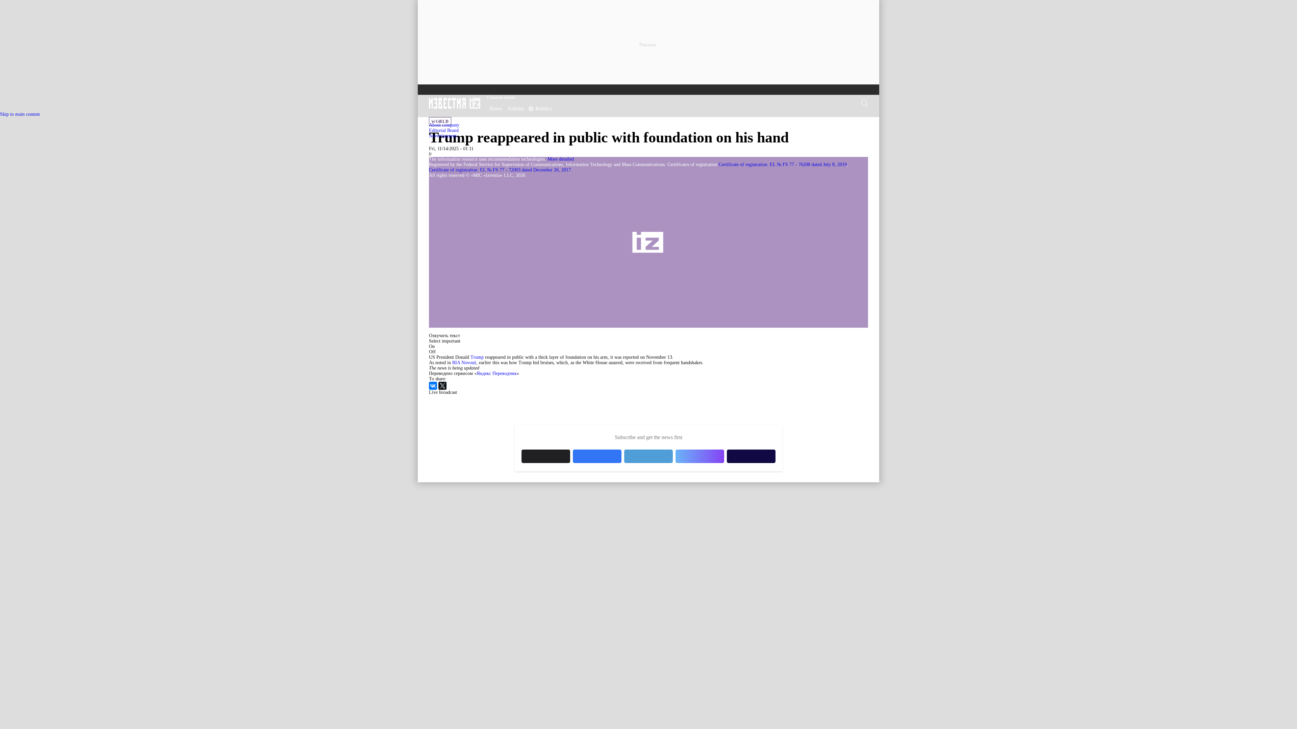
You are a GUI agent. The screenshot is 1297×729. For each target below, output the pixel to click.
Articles (515, 108)
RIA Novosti (464, 362)
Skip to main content (20, 114)
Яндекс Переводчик (497, 373)
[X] (442, 386)
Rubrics (543, 108)
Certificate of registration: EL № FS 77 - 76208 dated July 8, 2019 (783, 164)
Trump (476, 357)
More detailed (561, 159)
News (495, 108)
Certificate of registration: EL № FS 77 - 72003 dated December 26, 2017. (500, 169)
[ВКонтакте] (433, 386)
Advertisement (443, 135)
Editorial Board (444, 130)
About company (444, 125)
